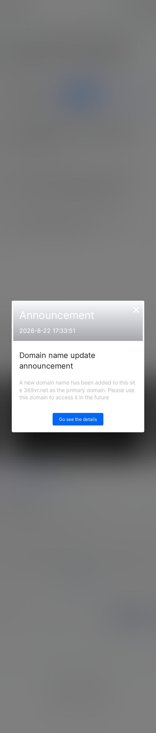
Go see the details (78, 419)
